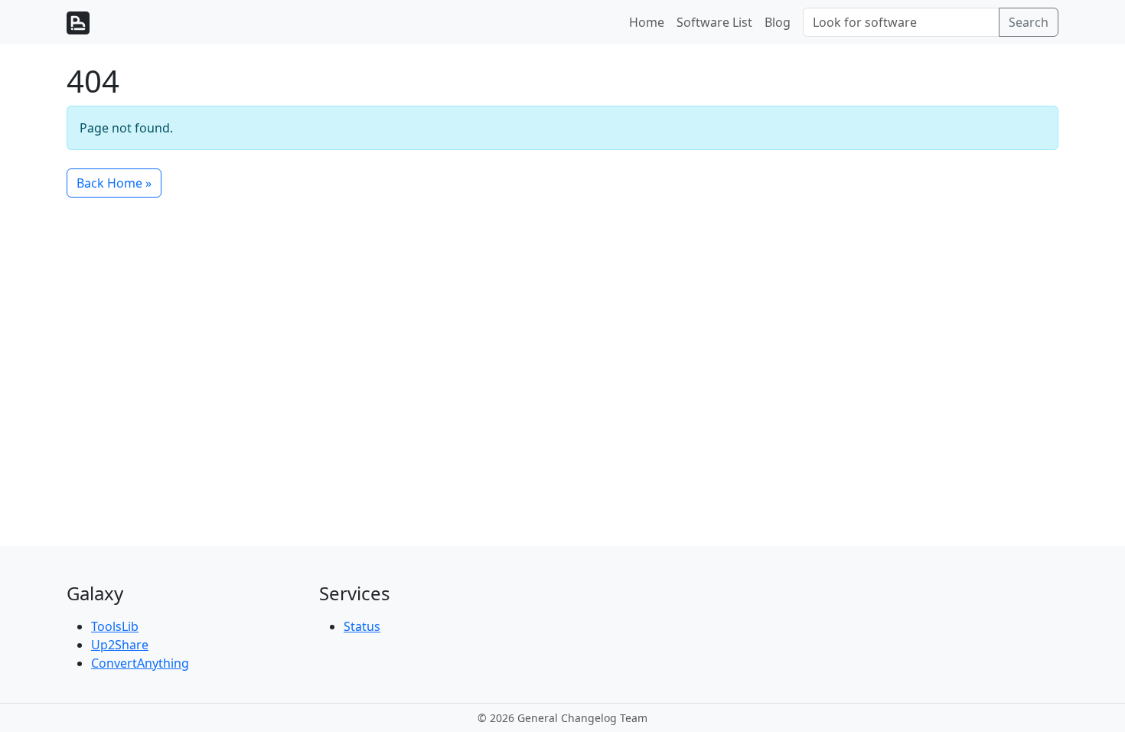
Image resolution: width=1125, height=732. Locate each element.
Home (646, 22)
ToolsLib (115, 626)
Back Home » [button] (114, 183)
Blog (778, 22)
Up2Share (119, 644)
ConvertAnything (140, 663)
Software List (714, 22)
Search (1028, 22)
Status (362, 626)
